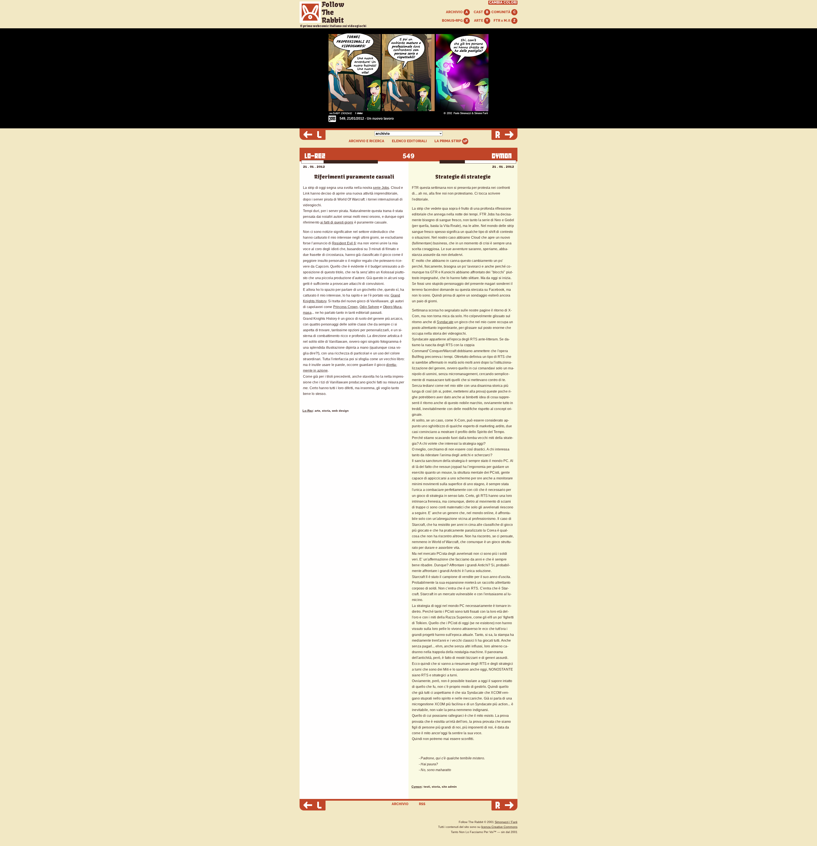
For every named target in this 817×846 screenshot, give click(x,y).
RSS (422, 804)
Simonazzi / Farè (506, 822)
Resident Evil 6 (344, 243)
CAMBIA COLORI (503, 2)
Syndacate (445, 322)
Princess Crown (345, 307)
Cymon (416, 786)
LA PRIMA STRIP (448, 141)
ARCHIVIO (455, 12)
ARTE (479, 21)
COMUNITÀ (501, 12)
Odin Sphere (369, 307)
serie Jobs (381, 187)
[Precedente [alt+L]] (313, 135)
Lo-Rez (308, 410)
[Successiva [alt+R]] (504, 135)
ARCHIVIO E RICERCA (366, 141)
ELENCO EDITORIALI (409, 141)
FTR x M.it (502, 21)
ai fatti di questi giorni (336, 222)
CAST (479, 12)
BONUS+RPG (453, 21)
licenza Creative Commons (499, 827)
